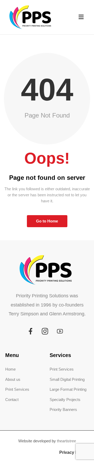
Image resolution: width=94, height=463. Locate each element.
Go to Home (47, 221)
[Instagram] (45, 331)
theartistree (66, 441)
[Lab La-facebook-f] (30, 331)
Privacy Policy (73, 452)
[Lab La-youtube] (59, 331)
